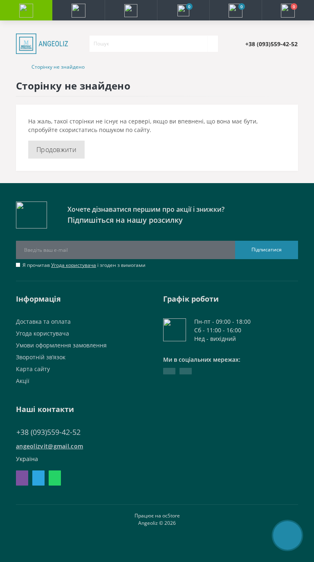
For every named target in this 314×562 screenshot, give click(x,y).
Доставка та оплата (43, 321)
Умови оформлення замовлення (61, 345)
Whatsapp (55, 478)
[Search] (212, 44)
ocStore (171, 515)
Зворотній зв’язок (40, 357)
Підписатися (266, 249)
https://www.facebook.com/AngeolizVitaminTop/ (169, 371)
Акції (22, 381)
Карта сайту (33, 369)
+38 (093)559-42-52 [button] (48, 432)
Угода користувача (73, 265)
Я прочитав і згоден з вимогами (84, 265)
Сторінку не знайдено (58, 66)
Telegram (38, 478)
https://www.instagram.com (185, 371)
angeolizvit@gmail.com (49, 446)
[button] (131, 10)
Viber (22, 478)
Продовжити (56, 149)
